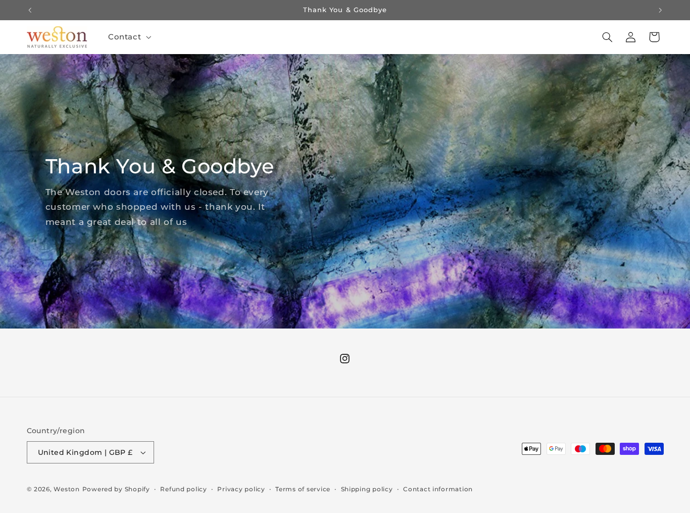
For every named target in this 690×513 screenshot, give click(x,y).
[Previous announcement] (30, 10)
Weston (66, 489)
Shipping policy (367, 489)
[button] (128, 37)
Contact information (438, 489)
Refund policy (183, 489)
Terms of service (302, 489)
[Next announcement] (660, 10)
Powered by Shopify (116, 489)
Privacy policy (241, 489)
